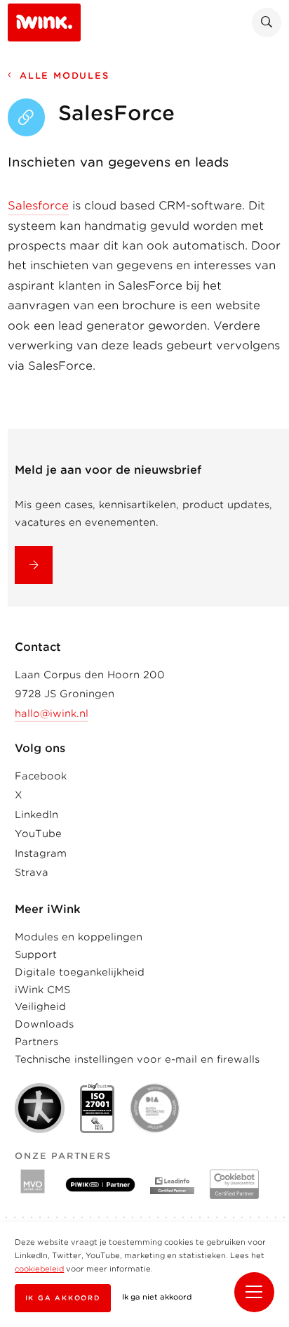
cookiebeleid (39, 1269)
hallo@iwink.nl (51, 713)
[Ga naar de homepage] (44, 21)
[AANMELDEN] (33, 564)
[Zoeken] (266, 22)
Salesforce (38, 205)
